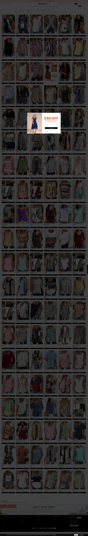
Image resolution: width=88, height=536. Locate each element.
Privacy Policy (54, 534)
